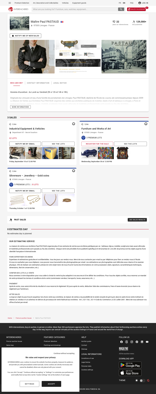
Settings (29, 384)
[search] (121, 9)
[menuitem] (22, 3)
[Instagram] (132, 342)
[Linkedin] (142, 342)
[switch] (143, 380)
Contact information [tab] (38, 83)
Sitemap (84, 349)
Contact (84, 345)
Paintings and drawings (52, 345)
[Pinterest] (137, 342)
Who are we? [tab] (16, 83)
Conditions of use (87, 358)
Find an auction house (14, 341)
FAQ (131, 3)
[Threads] (126, 342)
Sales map (10, 345)
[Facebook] (121, 342)
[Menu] (10, 3)
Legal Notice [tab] (60, 83)
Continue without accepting (64, 353)
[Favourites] (73, 123)
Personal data (86, 366)
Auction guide (86, 341)
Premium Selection (50, 341)
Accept (51, 384)
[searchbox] (75, 9)
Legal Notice (85, 362)
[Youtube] (147, 342)
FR (120, 3)
